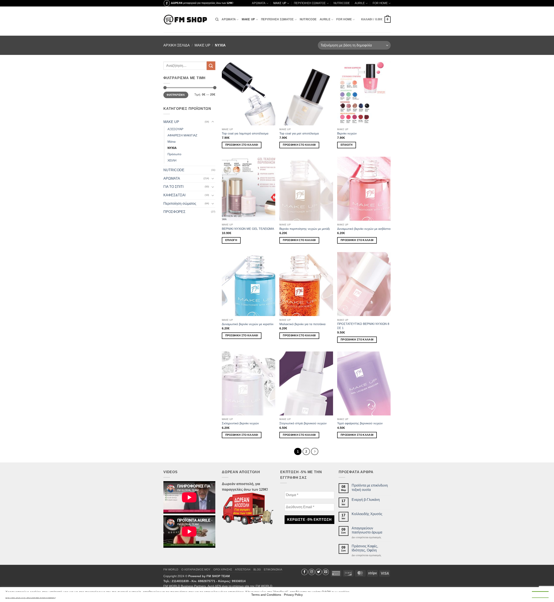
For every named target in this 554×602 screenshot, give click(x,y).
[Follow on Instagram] (311, 572)
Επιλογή (347, 145)
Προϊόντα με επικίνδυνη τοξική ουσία (370, 487)
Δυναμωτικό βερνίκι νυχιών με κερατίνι (247, 324)
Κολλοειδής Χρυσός (367, 514)
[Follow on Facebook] (167, 3)
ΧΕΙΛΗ (171, 160)
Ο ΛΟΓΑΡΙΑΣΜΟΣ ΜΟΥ (195, 569)
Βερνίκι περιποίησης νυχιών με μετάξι (304, 228)
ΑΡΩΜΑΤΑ (259, 3)
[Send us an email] (325, 572)
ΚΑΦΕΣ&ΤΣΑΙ (174, 195)
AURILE (360, 3)
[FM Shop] (186, 19)
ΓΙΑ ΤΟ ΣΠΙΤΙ (173, 186)
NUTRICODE (341, 3)
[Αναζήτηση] (217, 19)
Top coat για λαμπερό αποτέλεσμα (245, 133)
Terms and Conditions (266, 594)
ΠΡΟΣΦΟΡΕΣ (174, 212)
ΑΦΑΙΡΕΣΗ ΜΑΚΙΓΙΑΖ (182, 135)
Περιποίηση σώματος (179, 203)
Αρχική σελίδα (176, 45)
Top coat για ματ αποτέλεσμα (299, 133)
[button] (376, 20)
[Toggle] (212, 122)
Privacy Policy (293, 594)
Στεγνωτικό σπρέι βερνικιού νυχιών (303, 423)
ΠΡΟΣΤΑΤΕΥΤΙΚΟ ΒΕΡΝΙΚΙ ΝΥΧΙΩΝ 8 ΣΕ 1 (363, 326)
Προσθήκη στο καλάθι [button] (241, 145)
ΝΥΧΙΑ (172, 148)
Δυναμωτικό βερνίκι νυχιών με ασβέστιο (364, 228)
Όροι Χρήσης (222, 569)
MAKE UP (279, 3)
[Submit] (211, 65)
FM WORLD (171, 569)
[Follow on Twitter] (318, 572)
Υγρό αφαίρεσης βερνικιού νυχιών (360, 423)
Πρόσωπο (174, 154)
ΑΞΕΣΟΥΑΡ (175, 129)
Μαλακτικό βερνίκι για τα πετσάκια (302, 324)
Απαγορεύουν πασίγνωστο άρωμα (367, 530)
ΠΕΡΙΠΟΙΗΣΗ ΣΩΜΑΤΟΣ (310, 3)
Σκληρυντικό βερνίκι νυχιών (240, 423)
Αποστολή (242, 569)
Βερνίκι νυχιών (347, 133)
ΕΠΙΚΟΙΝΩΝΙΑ (273, 569)
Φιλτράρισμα (176, 94)
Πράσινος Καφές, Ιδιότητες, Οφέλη (365, 548)
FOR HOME (380, 3)
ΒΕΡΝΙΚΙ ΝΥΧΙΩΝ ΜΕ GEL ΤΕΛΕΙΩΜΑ (248, 228)
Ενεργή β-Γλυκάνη (366, 499)
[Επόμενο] (314, 451)
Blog (257, 569)
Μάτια (171, 141)
